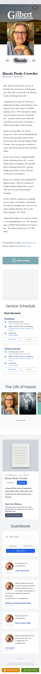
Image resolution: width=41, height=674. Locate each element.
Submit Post (20, 551)
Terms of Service (26, 665)
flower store (26, 246)
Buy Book (22, 483)
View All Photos (20, 420)
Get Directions (12, 339)
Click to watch (13, 335)
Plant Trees (29, 339)
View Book (10, 483)
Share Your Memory (14, 515)
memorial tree (28, 242)
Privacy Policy (15, 665)
